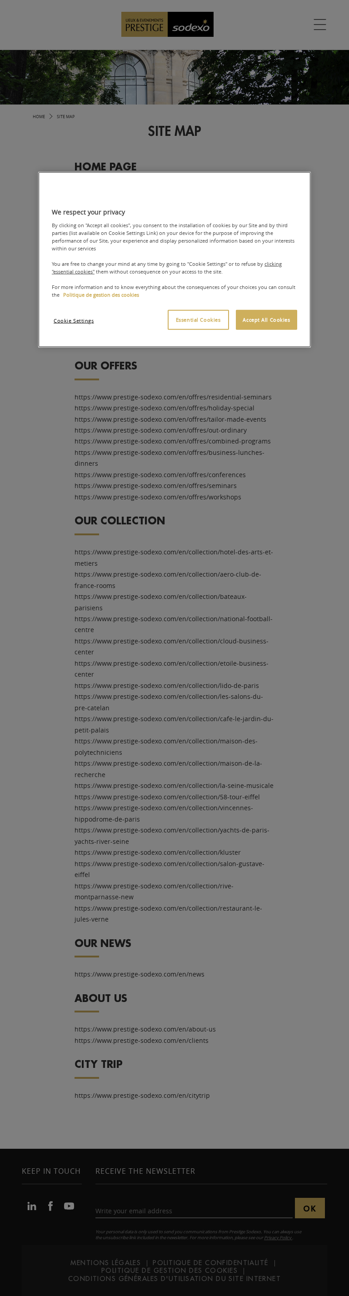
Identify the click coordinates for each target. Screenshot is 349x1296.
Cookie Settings (74, 320)
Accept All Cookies (266, 319)
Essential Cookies (198, 319)
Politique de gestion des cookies (101, 294)
